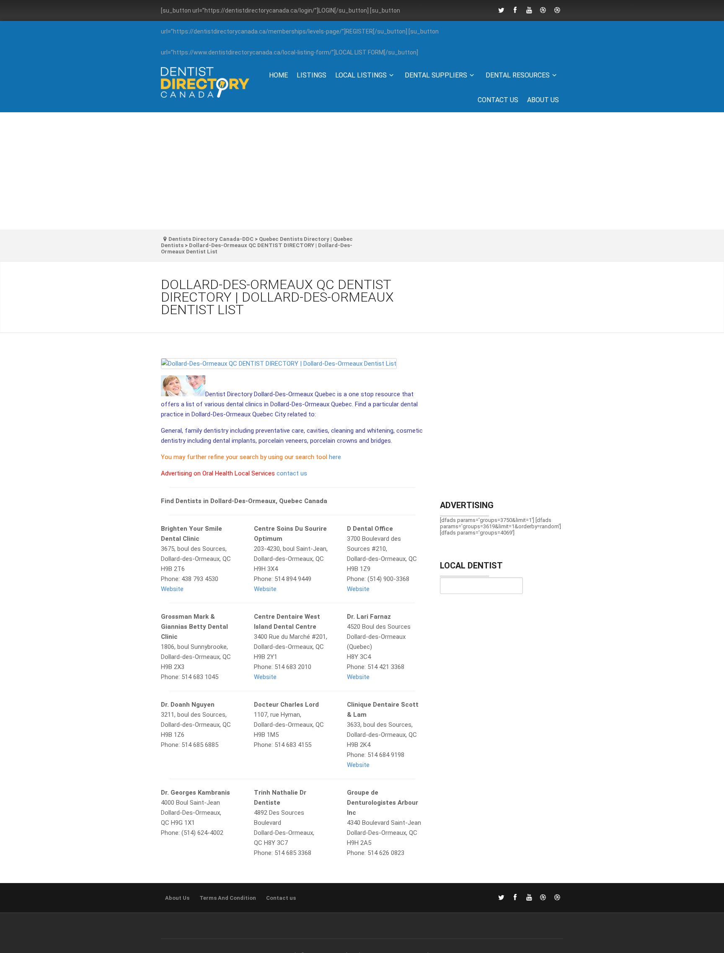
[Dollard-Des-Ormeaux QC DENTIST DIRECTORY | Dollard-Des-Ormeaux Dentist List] (292, 366)
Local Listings (361, 75)
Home (278, 75)
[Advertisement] (362, 171)
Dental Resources (518, 75)
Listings (311, 75)
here (335, 457)
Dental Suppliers (436, 75)
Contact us (498, 100)
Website (172, 589)
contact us (292, 473)
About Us (543, 100)
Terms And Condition (227, 898)
